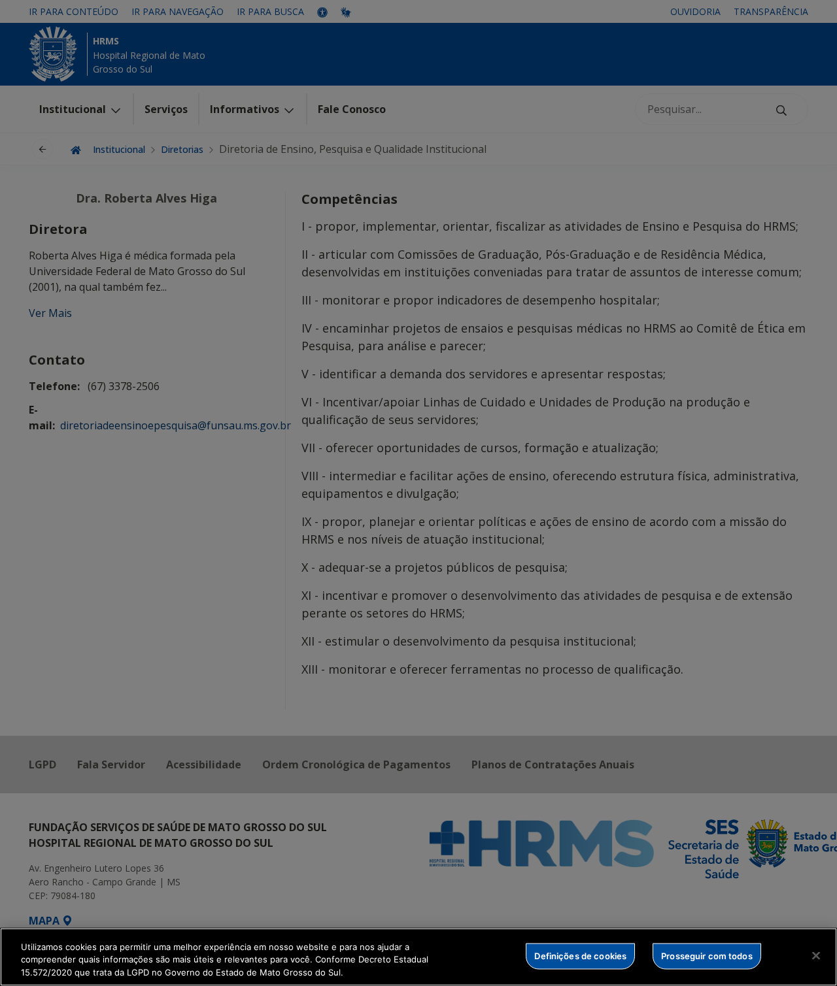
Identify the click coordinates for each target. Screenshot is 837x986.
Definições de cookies (580, 955)
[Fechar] (816, 955)
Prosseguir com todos (707, 955)
